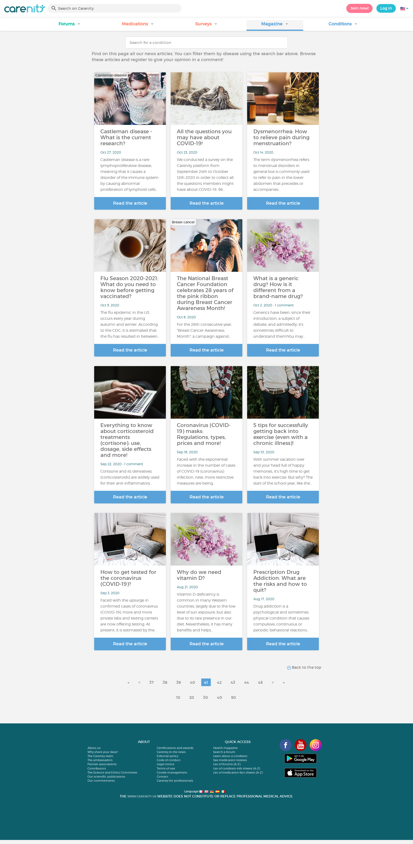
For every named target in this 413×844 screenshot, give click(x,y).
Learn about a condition (230, 756)
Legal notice (165, 764)
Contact (162, 776)
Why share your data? (102, 752)
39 (178, 682)
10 (178, 697)
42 (219, 682)
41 (206, 682)
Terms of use (166, 768)
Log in (386, 8)
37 (151, 682)
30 (205, 697)
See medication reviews (230, 760)
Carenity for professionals (175, 780)
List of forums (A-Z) (226, 764)
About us (94, 748)
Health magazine (225, 748)
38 (165, 682)
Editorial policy (167, 756)
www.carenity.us (141, 796)
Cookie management (172, 772)
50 (233, 697)
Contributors (96, 768)
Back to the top (306, 667)
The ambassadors (100, 760)
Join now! (359, 8)
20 (191, 697)
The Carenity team (100, 756)
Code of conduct (169, 760)
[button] (69, 25)
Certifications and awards (175, 748)
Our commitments (101, 780)
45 (260, 682)
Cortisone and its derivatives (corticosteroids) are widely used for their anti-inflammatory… (129, 477)
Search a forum (224, 752)
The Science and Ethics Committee (112, 772)
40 (192, 682)
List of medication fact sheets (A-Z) (238, 772)
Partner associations (102, 764)
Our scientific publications (106, 776)
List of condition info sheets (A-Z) (236, 768)
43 (233, 682)
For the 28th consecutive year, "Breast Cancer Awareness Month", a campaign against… (204, 330)
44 (246, 682)
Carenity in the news (171, 752)
